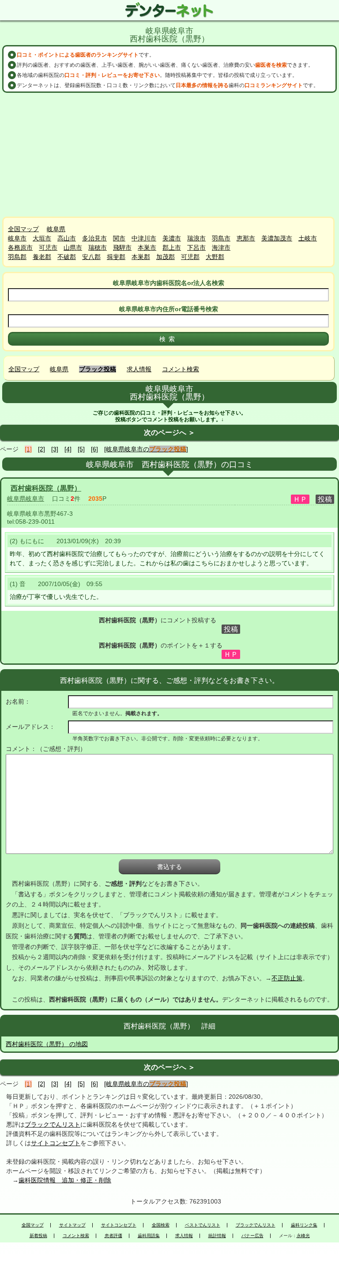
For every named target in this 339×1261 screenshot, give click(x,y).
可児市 (48, 247)
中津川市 (144, 238)
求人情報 (139, 369)
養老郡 (42, 256)
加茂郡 (165, 256)
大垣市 (42, 238)
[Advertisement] (169, 154)
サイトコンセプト (55, 1143)
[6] (94, 449)
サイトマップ (72, 1225)
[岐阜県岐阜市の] (146, 449)
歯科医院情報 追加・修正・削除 (65, 1180)
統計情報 (217, 1236)
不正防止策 (286, 978)
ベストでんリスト (202, 1225)
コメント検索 (180, 369)
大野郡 (215, 256)
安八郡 (91, 256)
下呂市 (196, 247)
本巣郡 (141, 256)
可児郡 (190, 256)
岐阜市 (17, 238)
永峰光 (303, 1236)
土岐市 (307, 238)
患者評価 (113, 1236)
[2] (41, 449)
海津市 (221, 247)
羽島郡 (17, 256)
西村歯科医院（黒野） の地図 (47, 1044)
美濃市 (171, 238)
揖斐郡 (116, 256)
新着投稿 (38, 1236)
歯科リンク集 (304, 1225)
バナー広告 (252, 1236)
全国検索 (161, 1225)
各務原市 (20, 247)
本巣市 (147, 247)
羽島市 (221, 238)
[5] (81, 449)
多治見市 (94, 238)
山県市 (73, 247)
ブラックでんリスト (52, 1124)
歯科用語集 (149, 1236)
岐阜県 (56, 228)
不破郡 (66, 256)
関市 (119, 238)
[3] (54, 449)
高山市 (66, 238)
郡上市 (171, 247)
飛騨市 (122, 247)
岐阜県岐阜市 (25, 498)
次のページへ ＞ (169, 432)
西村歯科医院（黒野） (46, 488)
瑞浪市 (196, 238)
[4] (68, 449)
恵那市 (246, 238)
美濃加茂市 (276, 238)
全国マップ (23, 228)
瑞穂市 (97, 247)
